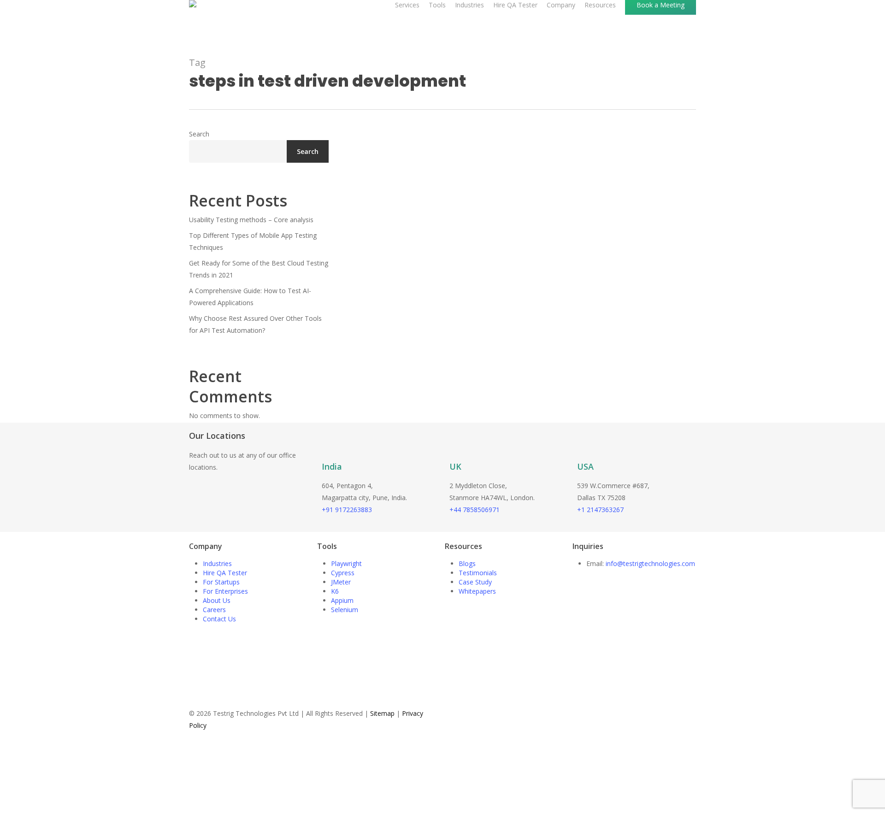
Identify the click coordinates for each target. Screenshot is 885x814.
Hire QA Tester (225, 572)
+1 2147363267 (600, 509)
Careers (214, 609)
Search (199, 134)
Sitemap (382, 713)
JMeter (341, 582)
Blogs (467, 563)
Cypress (342, 572)
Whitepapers (477, 591)
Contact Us (219, 618)
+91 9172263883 (347, 509)
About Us (216, 600)
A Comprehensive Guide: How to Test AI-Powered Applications (250, 296)
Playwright (346, 563)
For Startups (221, 582)
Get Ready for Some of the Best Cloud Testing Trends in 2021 (258, 269)
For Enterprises (225, 591)
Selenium (344, 609)
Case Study (475, 582)
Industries (217, 563)
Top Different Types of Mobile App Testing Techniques (253, 241)
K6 (335, 591)
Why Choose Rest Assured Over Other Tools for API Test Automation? (255, 324)
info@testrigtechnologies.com (650, 563)
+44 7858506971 (474, 509)
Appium (342, 600)
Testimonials (478, 572)
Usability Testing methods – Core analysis (251, 219)
